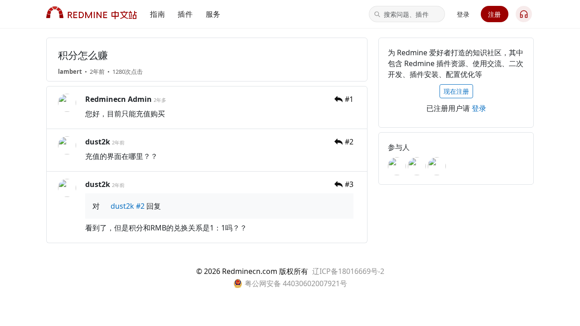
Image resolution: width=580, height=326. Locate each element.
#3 (349, 184)
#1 (349, 99)
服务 (213, 14)
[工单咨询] (524, 14)
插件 (185, 14)
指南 (157, 14)
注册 (494, 14)
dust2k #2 (127, 206)
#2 (349, 142)
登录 (463, 14)
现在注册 (456, 91)
